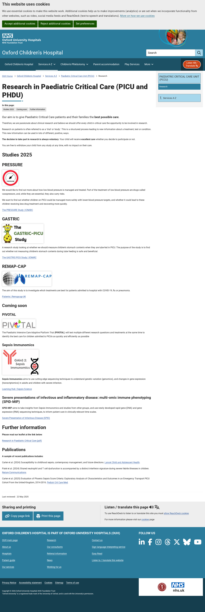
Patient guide (8, 560)
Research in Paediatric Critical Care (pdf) (22, 440)
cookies (145, 519)
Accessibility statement (30, 582)
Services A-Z (51, 76)
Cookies (48, 582)
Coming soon (22, 109)
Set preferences (85, 23)
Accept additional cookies (19, 23)
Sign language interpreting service (108, 547)
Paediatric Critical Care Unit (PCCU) (77, 76)
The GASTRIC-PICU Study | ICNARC (19, 257)
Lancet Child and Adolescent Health (122, 462)
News (49, 560)
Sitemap (59, 582)
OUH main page (10, 540)
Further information (37, 109)
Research (51, 540)
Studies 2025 (8, 109)
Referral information (57, 553)
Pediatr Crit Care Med (57, 482)
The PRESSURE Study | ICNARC (17, 210)
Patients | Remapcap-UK (14, 296)
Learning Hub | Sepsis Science (17, 389)
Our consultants (55, 547)
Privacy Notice (9, 582)
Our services (8, 567)
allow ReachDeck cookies (176, 513)
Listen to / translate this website (107, 560)
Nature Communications (14, 472)
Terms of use (72, 582)
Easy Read (97, 553)
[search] (199, 52)
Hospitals (6, 553)
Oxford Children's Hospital (29, 76)
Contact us (97, 540)
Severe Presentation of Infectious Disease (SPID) (26, 418)
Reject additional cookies (56, 23)
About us (6, 547)
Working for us (54, 567)
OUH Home (7, 76)
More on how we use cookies (137, 15)
